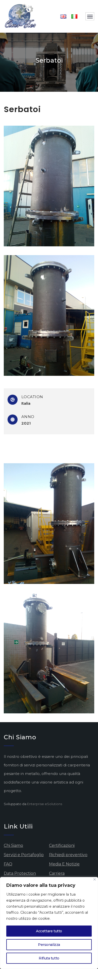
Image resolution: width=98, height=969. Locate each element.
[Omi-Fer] (20, 16)
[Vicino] (94, 879)
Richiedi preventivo (68, 854)
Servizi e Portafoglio (24, 854)
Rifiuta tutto (49, 958)
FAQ (8, 864)
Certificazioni (62, 845)
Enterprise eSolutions (44, 804)
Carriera (57, 873)
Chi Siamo (13, 845)
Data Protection (20, 873)
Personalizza (49, 944)
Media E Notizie (64, 864)
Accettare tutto (49, 931)
